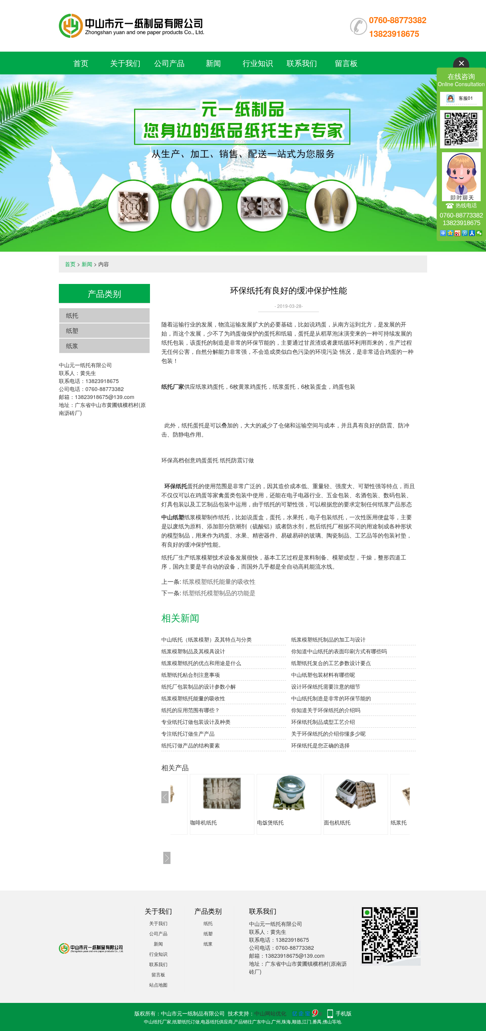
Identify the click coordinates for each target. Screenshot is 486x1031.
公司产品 (169, 62)
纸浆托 (338, 822)
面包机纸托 (276, 822)
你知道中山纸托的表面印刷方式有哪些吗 (339, 651)
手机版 (344, 1013)
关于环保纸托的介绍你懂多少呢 (328, 733)
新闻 (213, 62)
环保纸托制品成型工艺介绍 (323, 721)
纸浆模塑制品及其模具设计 (193, 651)
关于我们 (125, 62)
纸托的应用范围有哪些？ (190, 710)
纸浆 (72, 345)
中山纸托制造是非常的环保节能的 (331, 698)
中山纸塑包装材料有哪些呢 (323, 674)
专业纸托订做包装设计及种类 (195, 721)
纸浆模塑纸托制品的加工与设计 (328, 639)
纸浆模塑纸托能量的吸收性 (219, 581)
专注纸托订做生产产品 (188, 733)
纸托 (72, 315)
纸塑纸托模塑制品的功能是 (219, 592)
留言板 (346, 62)
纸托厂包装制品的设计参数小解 (198, 686)
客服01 (466, 98)
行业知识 (258, 62)
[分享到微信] (479, 233)
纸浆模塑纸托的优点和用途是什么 (201, 663)
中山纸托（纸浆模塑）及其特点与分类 (206, 639)
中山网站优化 (270, 1013)
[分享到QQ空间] (450, 233)
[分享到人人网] (472, 233)
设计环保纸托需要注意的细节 (325, 686)
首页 (80, 62)
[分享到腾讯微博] (465, 233)
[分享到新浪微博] (457, 233)
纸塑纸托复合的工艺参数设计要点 (331, 663)
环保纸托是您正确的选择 (320, 745)
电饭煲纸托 (209, 822)
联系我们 (302, 62)
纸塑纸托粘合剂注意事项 (190, 674)
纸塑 (72, 330)
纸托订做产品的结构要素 (190, 745)
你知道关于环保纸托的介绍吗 (325, 710)
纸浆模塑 (407, 822)
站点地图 (158, 984)
